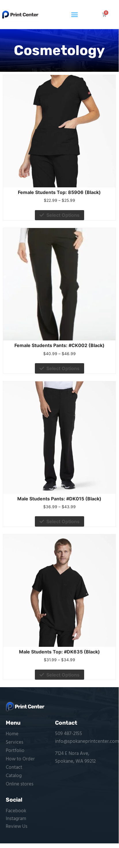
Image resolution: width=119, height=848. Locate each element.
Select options (63, 215)
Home (12, 734)
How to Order (20, 759)
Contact (14, 767)
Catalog (14, 776)
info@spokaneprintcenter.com (87, 741)
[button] (74, 14)
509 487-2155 (68, 734)
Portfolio (15, 751)
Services (14, 742)
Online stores (19, 784)
